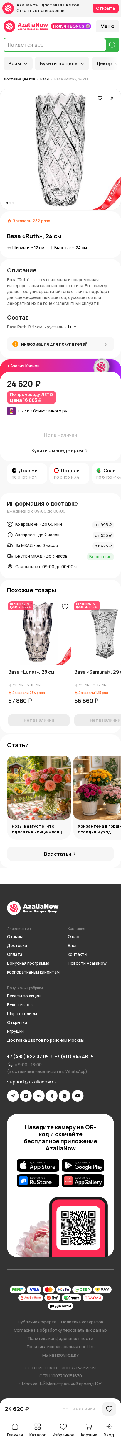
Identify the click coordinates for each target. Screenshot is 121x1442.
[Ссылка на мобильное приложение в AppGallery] (83, 1180)
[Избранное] (100, 98)
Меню (107, 26)
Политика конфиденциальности (60, 1338)
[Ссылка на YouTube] (78, 1096)
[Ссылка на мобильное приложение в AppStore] (38, 1165)
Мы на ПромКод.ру (60, 1355)
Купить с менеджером (57, 450)
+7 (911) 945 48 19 (74, 1056)
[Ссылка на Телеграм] (13, 1096)
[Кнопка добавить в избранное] (64, 606)
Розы (14, 63)
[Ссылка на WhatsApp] (64, 1096)
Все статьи (57, 854)
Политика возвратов (82, 1322)
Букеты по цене (59, 63)
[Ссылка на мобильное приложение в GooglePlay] (83, 1165)
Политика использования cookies (61, 1346)
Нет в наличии (78, 1408)
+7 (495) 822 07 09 (28, 1056)
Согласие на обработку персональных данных (60, 1330)
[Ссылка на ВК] (39, 1096)
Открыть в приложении (40, 10)
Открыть (105, 8)
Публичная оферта (37, 1322)
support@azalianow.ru (31, 1081)
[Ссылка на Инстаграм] (26, 1096)
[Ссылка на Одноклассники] (52, 1096)
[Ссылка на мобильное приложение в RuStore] (38, 1180)
